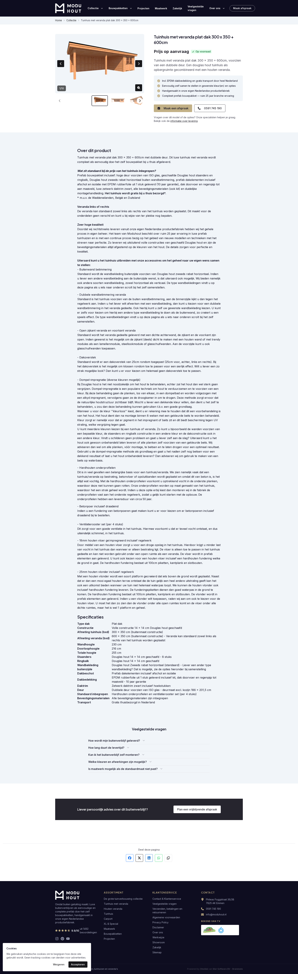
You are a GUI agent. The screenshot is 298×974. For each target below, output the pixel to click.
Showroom (158, 942)
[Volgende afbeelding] (138, 63)
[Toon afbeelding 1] (100, 100)
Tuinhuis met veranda (116, 903)
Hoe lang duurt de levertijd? (106, 747)
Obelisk (204, 969)
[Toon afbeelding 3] (136, 100)
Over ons (214, 8)
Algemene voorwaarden (166, 917)
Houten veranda (113, 908)
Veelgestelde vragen (196, 8)
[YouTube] (68, 938)
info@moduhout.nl (216, 914)
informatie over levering (184, 120)
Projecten (143, 8)
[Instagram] (57, 938)
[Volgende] (140, 101)
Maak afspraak (242, 8)
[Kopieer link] (168, 858)
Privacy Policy (160, 922)
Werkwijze (158, 937)
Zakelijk (177, 8)
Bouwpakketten (118, 8)
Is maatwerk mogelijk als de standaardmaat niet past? (123, 769)
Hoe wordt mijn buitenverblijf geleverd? (114, 740)
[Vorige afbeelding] (60, 63)
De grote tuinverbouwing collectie (123, 898)
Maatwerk (161, 8)
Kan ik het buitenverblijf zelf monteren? (114, 754)
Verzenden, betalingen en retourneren (167, 910)
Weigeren (58, 964)
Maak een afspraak (176, 108)
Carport (108, 918)
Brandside (237, 969)
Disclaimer (158, 927)
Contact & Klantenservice (166, 898)
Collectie (93, 8)
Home (58, 20)
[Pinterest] (62, 938)
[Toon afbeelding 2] (118, 100)
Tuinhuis (108, 913)
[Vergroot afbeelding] (138, 87)
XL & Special (111, 923)
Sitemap (157, 952)
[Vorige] (60, 101)
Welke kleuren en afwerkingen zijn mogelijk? (117, 762)
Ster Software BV (221, 969)
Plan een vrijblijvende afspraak (197, 809)
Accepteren (78, 964)
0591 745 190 (213, 108)
